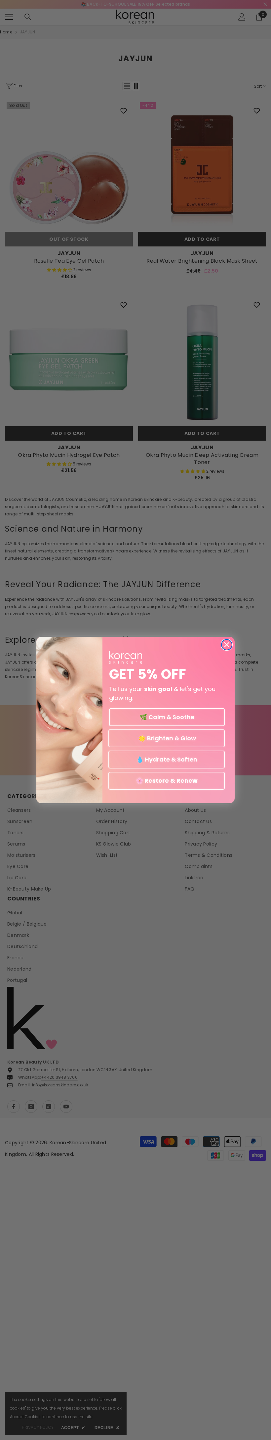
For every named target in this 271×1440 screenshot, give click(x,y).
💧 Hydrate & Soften (166, 759)
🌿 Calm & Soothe (167, 717)
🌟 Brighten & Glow (166, 738)
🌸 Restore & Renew (167, 780)
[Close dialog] (226, 644)
